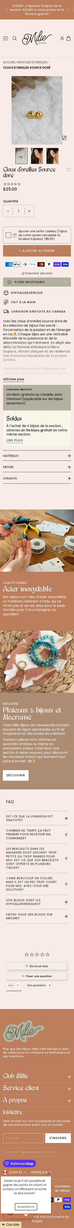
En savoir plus (26, 1206)
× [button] (49, 1174)
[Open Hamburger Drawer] (5, 38)
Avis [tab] (11, 985)
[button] (6, 9)
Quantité (10, 201)
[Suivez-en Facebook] (12, 1063)
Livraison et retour (62, 1188)
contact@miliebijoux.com (30, 1152)
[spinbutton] (19, 211)
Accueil (9, 62)
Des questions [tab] (36, 985)
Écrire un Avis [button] (39, 966)
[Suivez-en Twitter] (5, 1063)
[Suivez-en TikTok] (25, 1063)
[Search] (14, 38)
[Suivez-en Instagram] (18, 1063)
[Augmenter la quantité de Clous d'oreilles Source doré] (29, 211)
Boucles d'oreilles (32, 62)
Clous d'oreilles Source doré (26, 68)
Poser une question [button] (39, 976)
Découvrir (15, 775)
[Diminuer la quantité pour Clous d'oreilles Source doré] (8, 211)
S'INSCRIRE (58, 1138)
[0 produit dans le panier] (68, 38)
